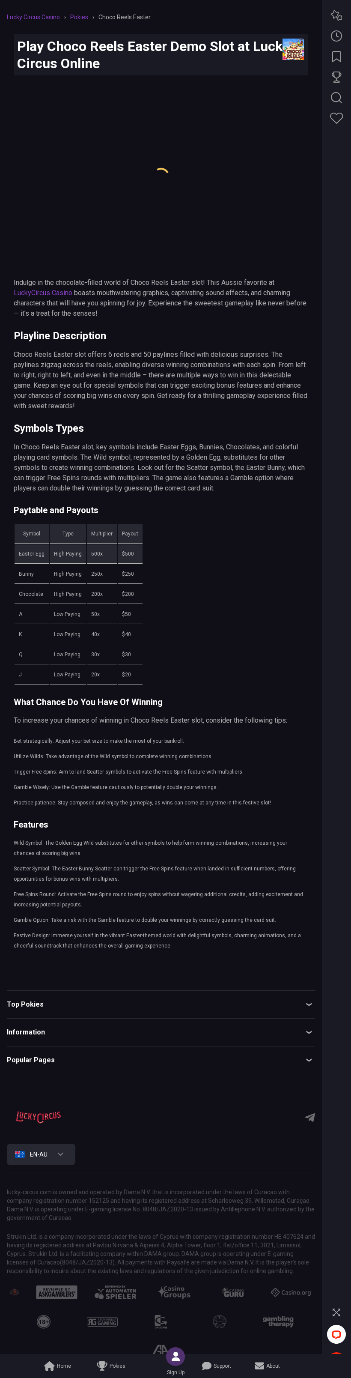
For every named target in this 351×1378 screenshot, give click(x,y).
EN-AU (39, 1154)
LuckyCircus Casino (43, 293)
